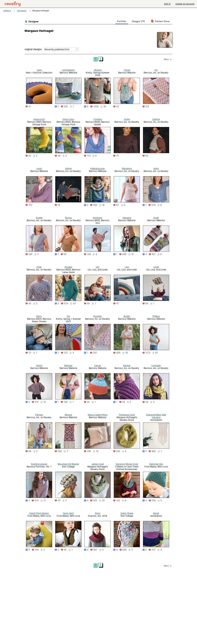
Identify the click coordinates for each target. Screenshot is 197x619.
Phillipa (156, 316)
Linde (156, 267)
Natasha (127, 217)
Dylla (39, 267)
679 (66, 303)
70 (117, 156)
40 (65, 550)
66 (146, 156)
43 (29, 303)
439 (95, 205)
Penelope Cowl (127, 414)
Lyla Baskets (68, 70)
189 (30, 254)
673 (37, 500)
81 (156, 353)
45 (88, 402)
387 (95, 550)
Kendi (156, 513)
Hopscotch (39, 119)
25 (103, 500)
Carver (97, 365)
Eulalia (39, 217)
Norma (68, 217)
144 (89, 254)
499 (118, 353)
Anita (156, 168)
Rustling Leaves (39, 464)
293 (118, 451)
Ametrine (97, 217)
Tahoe (127, 70)
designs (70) (138, 21)
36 (104, 106)
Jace (39, 70)
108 (154, 500)
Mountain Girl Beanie (68, 464)
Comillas (97, 119)
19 (126, 353)
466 (154, 451)
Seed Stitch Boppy (39, 513)
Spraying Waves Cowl (127, 464)
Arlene (68, 168)
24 (123, 402)
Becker (127, 365)
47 (74, 303)
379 (153, 205)
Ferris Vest (68, 513)
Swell (156, 217)
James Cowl (97, 464)
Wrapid (97, 70)
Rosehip (97, 316)
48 (59, 156)
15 (44, 402)
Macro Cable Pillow (97, 414)
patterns (7, 10)
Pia (68, 316)
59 (146, 402)
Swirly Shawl (127, 513)
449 (124, 254)
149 (66, 402)
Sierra (39, 365)
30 (29, 156)
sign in (167, 3)
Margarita (127, 168)
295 (66, 106)
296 (89, 451)
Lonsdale (156, 365)
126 (118, 500)
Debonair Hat (156, 464)
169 (37, 550)
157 (153, 550)
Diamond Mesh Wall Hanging (156, 416)
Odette (156, 119)
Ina (156, 70)
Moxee (68, 414)
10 (132, 254)
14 (97, 451)
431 (153, 254)
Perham (39, 414)
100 (30, 205)
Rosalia (68, 267)
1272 (147, 353)
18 (59, 205)
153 (66, 353)
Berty (39, 316)
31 (29, 106)
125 (147, 106)
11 (45, 500)
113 (88, 156)
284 (60, 451)
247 (95, 353)
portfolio (121, 21)
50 (59, 500)
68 (146, 303)
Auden (127, 316)
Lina (127, 267)
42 (117, 106)
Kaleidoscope (97, 168)
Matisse (68, 365)
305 (95, 500)
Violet (127, 119)
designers (21, 10)
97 (117, 205)
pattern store (162, 21)
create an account (185, 3)
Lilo (97, 267)
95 (65, 254)
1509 (95, 106)
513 (36, 402)
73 (29, 353)
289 (125, 550)
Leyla (39, 168)
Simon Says (68, 119)
